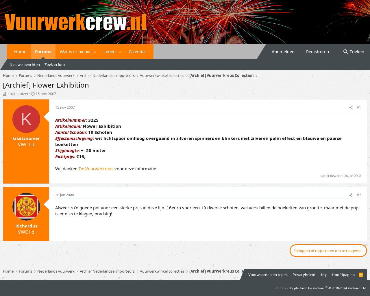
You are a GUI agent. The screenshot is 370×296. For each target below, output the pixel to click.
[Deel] (351, 107)
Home (20, 51)
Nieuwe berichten (25, 64)
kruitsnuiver (18, 93)
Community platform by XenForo (321, 288)
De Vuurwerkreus (96, 168)
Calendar (137, 51)
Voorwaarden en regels (268, 274)
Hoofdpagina (343, 274)
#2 (359, 195)
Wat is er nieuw (75, 51)
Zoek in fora (55, 64)
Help (323, 274)
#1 (359, 107)
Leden (109, 51)
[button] (95, 51)
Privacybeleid (304, 274)
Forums (43, 51)
